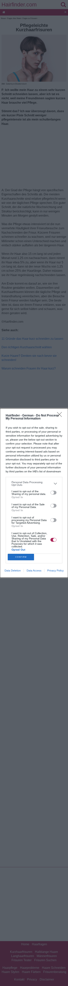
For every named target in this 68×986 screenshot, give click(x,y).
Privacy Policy (55, 570)
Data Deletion (13, 570)
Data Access (34, 570)
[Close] (60, 415)
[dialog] (34, 493)
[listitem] (34, 483)
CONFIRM (21, 557)
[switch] (53, 493)
